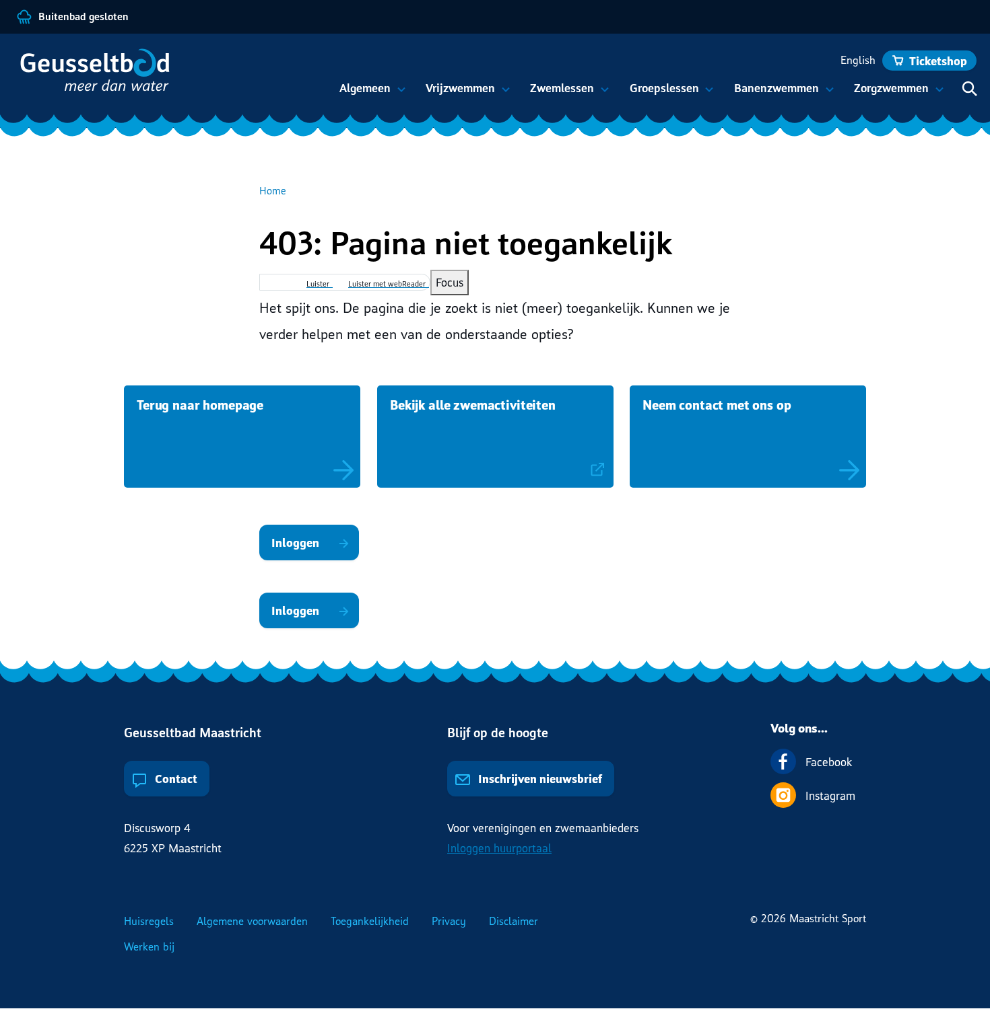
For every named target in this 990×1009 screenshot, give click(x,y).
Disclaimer (513, 920)
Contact (174, 778)
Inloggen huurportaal (499, 848)
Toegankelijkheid (370, 920)
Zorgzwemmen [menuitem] (888, 94)
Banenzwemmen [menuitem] (773, 94)
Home (272, 190)
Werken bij (149, 946)
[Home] (101, 77)
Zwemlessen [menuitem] (558, 94)
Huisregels (149, 920)
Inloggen (295, 542)
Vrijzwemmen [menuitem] (456, 94)
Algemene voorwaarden (252, 920)
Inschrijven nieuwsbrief (538, 778)
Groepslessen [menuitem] (660, 94)
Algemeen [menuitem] (361, 94)
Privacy (449, 920)
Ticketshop (938, 61)
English (858, 59)
